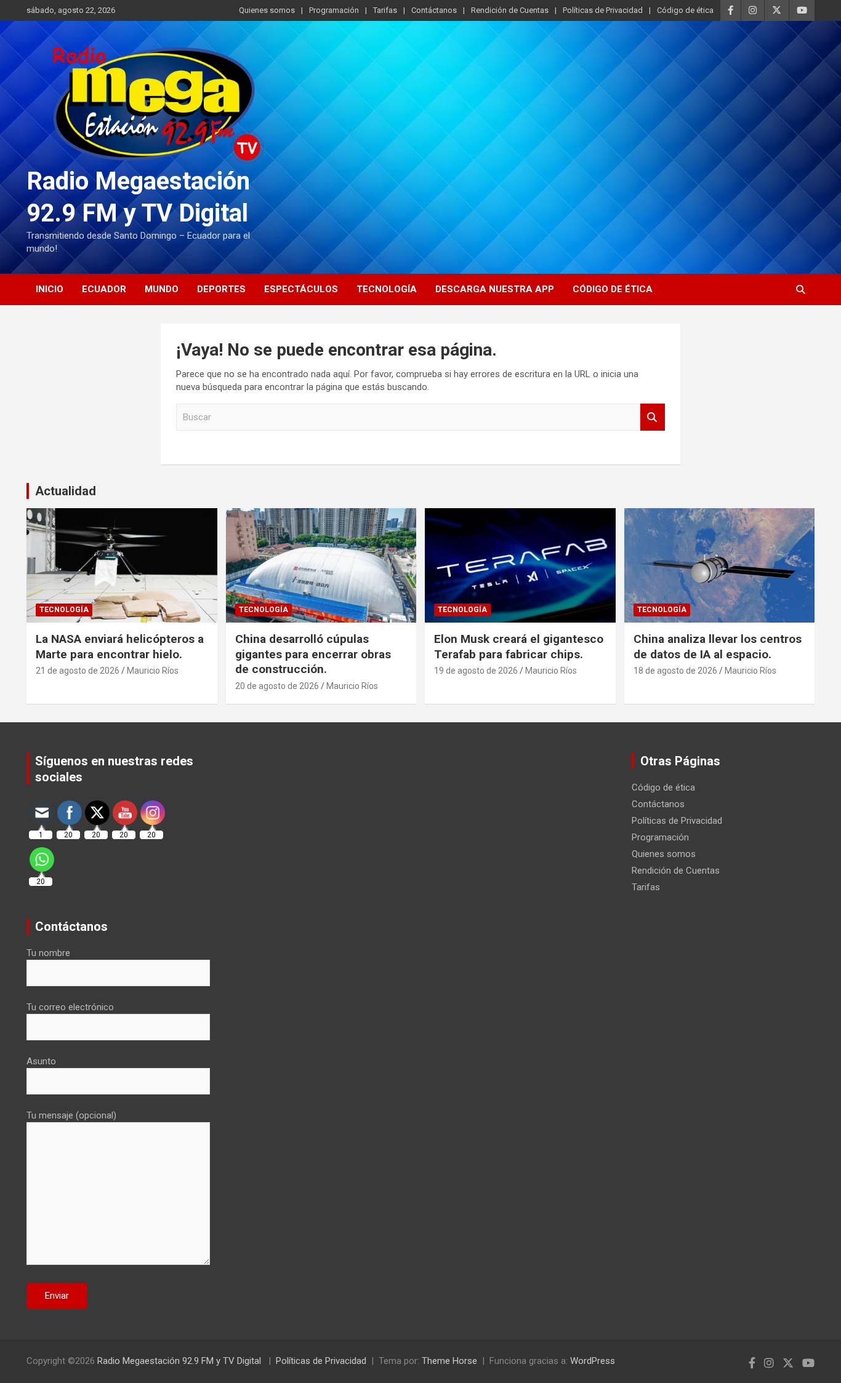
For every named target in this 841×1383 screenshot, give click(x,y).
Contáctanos (434, 10)
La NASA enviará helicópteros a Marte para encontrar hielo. (120, 646)
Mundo (162, 289)
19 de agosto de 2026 (476, 671)
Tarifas (385, 10)
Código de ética (685, 10)
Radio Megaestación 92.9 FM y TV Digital (180, 1360)
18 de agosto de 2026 (675, 671)
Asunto (41, 1061)
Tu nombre (48, 953)
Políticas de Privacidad (603, 10)
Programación (334, 10)
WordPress (592, 1360)
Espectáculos (301, 289)
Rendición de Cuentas (510, 10)
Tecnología (386, 289)
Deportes (221, 289)
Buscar (652, 417)
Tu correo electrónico (70, 1007)
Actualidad (65, 491)
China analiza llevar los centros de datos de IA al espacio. (718, 646)
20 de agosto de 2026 (277, 686)
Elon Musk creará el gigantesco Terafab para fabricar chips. (518, 646)
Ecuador (104, 289)
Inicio (49, 289)
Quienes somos (267, 10)
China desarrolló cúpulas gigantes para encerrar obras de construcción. (313, 654)
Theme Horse (449, 1360)
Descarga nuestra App (494, 289)
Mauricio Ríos (153, 671)
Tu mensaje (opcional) (71, 1115)
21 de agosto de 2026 (77, 671)
